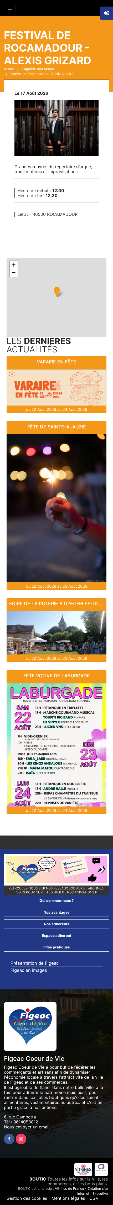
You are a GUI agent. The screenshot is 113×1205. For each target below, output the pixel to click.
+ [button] (14, 265)
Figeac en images (29, 970)
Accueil (9, 69)
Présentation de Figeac (35, 963)
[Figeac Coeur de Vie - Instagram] (21, 1139)
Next (99, 871)
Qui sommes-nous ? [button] (56, 900)
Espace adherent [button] (56, 935)
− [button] (14, 272)
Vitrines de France (69, 1189)
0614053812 (25, 1121)
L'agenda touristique (37, 69)
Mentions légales (68, 1198)
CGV (94, 1198)
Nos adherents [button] (56, 924)
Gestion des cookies (27, 1198)
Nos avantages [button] (57, 912)
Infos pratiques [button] (56, 947)
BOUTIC (37, 1179)
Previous (14, 871)
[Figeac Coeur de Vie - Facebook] (9, 1139)
